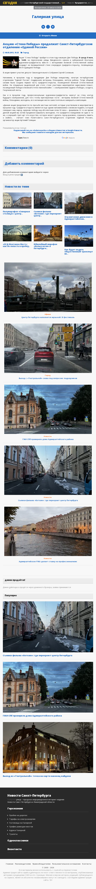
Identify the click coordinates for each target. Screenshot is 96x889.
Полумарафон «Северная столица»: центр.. (16, 212)
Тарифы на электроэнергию (22, 819)
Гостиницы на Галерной (20, 823)
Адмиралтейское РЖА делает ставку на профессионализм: (48, 561)
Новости (48, 436)
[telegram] (48, 27)
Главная (9, 864)
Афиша (48, 314)
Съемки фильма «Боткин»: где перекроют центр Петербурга (48, 500)
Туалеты (13, 834)
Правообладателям (41, 864)
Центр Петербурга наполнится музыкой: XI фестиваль (48, 317)
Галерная (11, 799)
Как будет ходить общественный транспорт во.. (78, 251)
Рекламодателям (23, 864)
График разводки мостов (21, 826)
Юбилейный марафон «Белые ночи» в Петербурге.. (45, 246)
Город (26, 52)
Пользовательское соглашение (66, 864)
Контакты (86, 864)
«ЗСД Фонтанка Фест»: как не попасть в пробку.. (16, 245)
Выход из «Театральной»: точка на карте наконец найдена (37, 776)
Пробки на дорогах (18, 815)
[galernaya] (53, 27)
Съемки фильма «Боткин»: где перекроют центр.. (48, 213)
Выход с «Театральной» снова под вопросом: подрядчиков (48, 378)
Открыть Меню (49, 35)
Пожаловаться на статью (14, 128)
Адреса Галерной (17, 830)
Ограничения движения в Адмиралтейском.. (78, 218)
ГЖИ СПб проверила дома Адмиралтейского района (48, 439)
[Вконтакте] (43, 27)
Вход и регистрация (11, 174)
